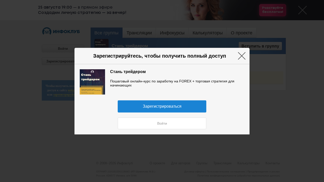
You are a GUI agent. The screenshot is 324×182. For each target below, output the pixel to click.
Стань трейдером (128, 71)
